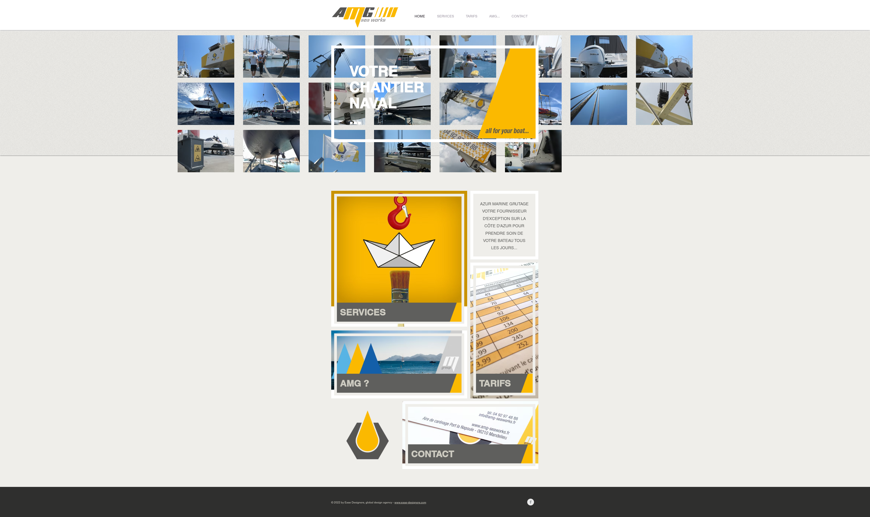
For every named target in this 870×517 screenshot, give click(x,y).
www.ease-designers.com (410, 502)
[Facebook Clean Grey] (530, 502)
